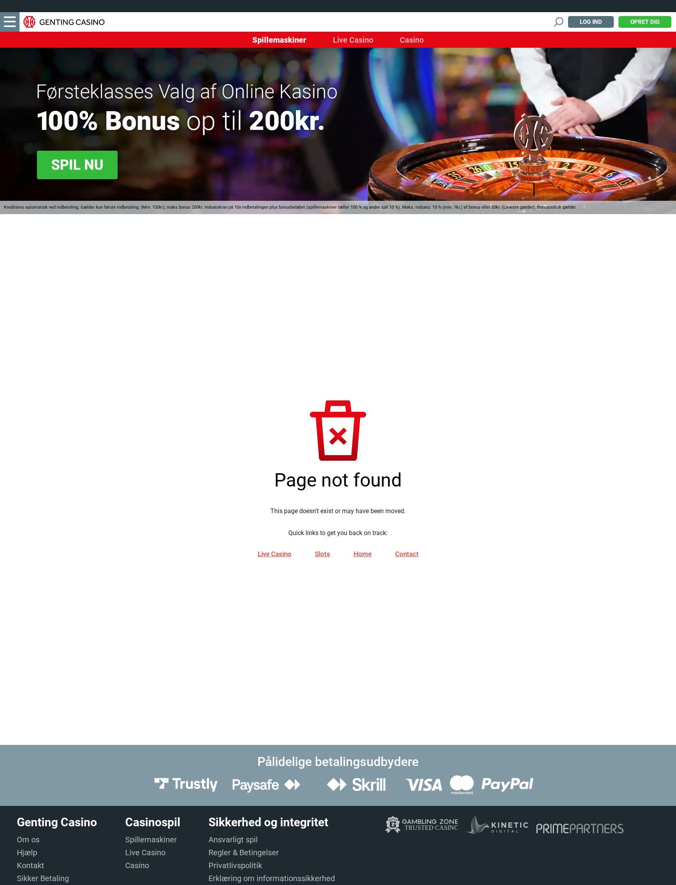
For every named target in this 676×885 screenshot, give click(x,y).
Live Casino (353, 40)
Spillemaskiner (279, 40)
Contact (407, 554)
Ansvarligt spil (233, 839)
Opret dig (645, 21)
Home (363, 554)
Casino (412, 40)
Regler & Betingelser (244, 852)
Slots (322, 554)
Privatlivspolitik (235, 865)
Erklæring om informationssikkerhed (272, 878)
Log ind (591, 21)
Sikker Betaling (43, 878)
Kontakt (30, 865)
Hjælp (27, 852)
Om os (28, 839)
